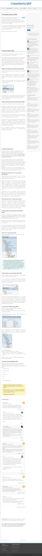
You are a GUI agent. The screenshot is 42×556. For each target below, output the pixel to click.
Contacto (34, 8)
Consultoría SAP (21, 3)
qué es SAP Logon (22, 74)
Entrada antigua (23, 540)
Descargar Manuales (16, 548)
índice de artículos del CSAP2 (12, 27)
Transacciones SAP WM (33, 48)
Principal (3, 8)
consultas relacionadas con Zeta (15, 169)
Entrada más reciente (5, 540)
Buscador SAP (16, 8)
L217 (3, 476)
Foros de (23, 8)
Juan (28, 118)
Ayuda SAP (23, 181)
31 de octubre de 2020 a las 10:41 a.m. (7, 487)
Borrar (23, 409)
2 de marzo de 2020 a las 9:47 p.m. (7, 477)
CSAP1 (4, 27)
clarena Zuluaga (6, 426)
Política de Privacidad (16, 547)
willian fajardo (5, 486)
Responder (19, 409)
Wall (4, 456)
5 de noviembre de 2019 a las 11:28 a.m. (8, 457)
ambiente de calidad (12, 389)
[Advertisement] (13, 41)
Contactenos (4, 548)
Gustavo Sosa (5, 402)
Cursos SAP (29, 8)
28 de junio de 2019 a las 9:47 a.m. (7, 403)
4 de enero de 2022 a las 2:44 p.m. (7, 497)
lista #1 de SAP (33, 33)
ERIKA (28, 129)
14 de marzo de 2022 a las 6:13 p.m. (7, 427)
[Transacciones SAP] (22, 17)
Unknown (4, 443)
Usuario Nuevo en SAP (15, 268)
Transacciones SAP (33, 87)
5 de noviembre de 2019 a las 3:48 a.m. (8, 444)
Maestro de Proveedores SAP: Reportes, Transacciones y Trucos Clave (33, 71)
